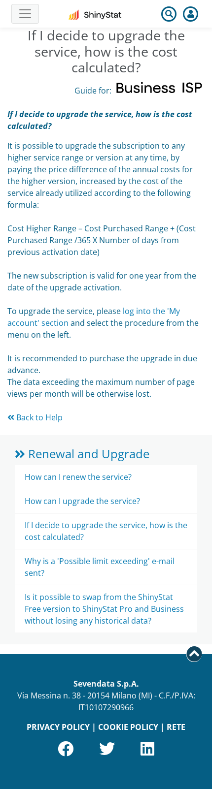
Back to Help (38, 417)
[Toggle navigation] (25, 14)
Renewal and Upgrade (87, 453)
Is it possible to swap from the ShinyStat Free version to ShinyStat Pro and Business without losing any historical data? (104, 609)
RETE (176, 727)
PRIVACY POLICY (58, 727)
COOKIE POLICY (128, 727)
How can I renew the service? (78, 477)
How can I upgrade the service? (82, 501)
